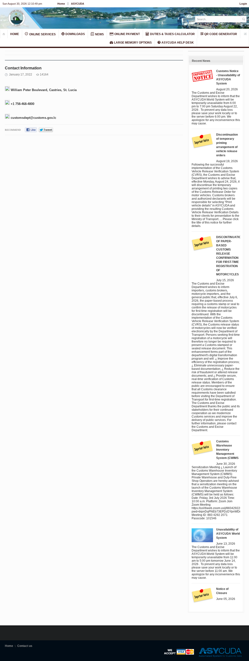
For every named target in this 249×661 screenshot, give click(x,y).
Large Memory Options (132, 42)
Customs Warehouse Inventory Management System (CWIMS (227, 450)
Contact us (24, 646)
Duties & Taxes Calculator (172, 34)
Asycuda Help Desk (177, 42)
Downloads (75, 34)
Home (61, 3)
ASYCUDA (77, 3)
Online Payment (127, 34)
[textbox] (218, 19)
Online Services (42, 34)
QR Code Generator (220, 34)
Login (243, 3)
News (99, 34)
